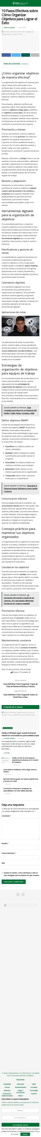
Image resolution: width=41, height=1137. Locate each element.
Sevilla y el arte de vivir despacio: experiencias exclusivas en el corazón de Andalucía (25, 760)
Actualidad (7, 728)
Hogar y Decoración (20, 1091)
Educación (20, 1084)
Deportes (7, 1090)
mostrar (24, 64)
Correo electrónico (9, 853)
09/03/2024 (22, 28)
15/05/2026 (7, 793)
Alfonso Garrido (9, 28)
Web (3, 863)
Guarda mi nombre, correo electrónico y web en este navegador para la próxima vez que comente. (21, 874)
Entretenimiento (20, 1087)
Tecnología (34, 1090)
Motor (20, 1096)
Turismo (34, 1094)
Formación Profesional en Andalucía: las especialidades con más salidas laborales (17, 789)
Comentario (7, 816)
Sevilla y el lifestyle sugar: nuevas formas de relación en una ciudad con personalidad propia (20, 734)
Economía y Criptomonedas (7, 1095)
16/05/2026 (7, 784)
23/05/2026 (16, 765)
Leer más (7, 753)
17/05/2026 (7, 774)
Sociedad (34, 1087)
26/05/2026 (20, 738)
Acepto (25, 1134)
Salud (34, 1084)
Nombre (5, 843)
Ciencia (7, 1087)
